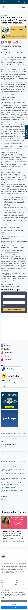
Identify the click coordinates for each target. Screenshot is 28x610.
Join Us (16, 587)
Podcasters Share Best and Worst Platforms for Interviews (14, 450)
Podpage (17, 582)
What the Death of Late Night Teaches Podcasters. (12, 446)
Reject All (14, 600)
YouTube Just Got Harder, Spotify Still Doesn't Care (12, 438)
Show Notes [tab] (5, 49)
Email (4, 300)
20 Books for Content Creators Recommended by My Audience (13, 479)
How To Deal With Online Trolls (8, 487)
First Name (5, 294)
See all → (3, 441)
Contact (2, 582)
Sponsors (17, 580)
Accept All (14, 607)
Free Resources (4, 587)
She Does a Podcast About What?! (12, 531)
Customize (14, 604)
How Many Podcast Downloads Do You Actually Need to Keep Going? (13, 434)
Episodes (3, 578)
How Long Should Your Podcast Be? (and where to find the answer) (13, 491)
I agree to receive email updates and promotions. (14, 305)
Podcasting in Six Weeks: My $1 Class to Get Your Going (13, 382)
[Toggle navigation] (23, 7)
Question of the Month (19, 584)
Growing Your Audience (7, 431)
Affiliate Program (18, 586)
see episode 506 (8, 61)
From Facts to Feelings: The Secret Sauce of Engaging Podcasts (13, 474)
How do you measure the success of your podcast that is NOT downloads (13, 495)
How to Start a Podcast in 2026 (8, 389)
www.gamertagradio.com (7, 99)
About (2, 580)
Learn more (3, 597)
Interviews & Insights (7, 444)
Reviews (2, 584)
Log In (16, 578)
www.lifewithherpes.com (11, 252)
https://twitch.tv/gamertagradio (17, 88)
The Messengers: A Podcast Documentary (15, 107)
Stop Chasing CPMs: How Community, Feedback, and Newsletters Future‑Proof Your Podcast (13, 483)
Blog (2, 586)
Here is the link (18, 143)
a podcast (8, 109)
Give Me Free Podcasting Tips (14, 309)
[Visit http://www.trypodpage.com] (9, 418)
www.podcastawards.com (18, 161)
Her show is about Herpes (13, 182)
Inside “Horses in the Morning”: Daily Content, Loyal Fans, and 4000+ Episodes (14, 470)
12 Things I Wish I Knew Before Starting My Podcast (12, 386)
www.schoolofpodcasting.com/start (10, 286)
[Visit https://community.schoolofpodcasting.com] (9, 400)
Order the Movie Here (15, 148)
